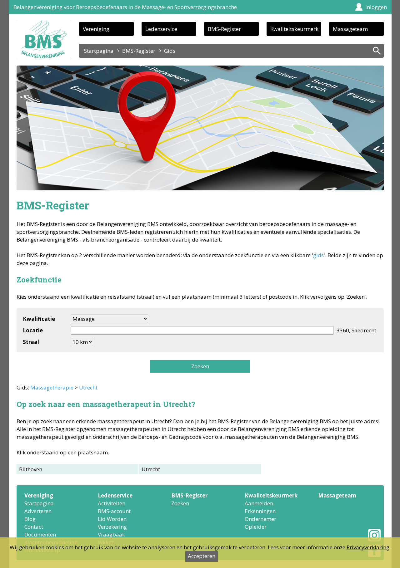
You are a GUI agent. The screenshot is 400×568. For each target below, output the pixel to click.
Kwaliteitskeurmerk (294, 28)
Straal (31, 341)
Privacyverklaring (368, 547)
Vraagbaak (111, 534)
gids (318, 255)
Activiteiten (111, 503)
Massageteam (350, 28)
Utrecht (88, 387)
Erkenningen (260, 511)
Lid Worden (112, 518)
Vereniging (96, 28)
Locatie (33, 330)
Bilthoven (30, 469)
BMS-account (114, 511)
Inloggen (376, 7)
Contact (33, 526)
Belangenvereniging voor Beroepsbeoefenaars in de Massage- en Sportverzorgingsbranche (125, 7)
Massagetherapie (51, 387)
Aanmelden (259, 503)
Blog (30, 518)
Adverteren (38, 511)
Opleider (256, 526)
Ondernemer (260, 518)
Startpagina (98, 50)
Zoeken (200, 366)
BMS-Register (224, 28)
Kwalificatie (39, 318)
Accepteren (201, 556)
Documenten (40, 534)
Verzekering (112, 526)
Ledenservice (161, 28)
